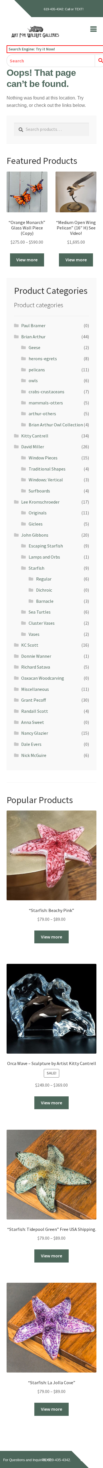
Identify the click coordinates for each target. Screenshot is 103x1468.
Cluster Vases (42, 623)
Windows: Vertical (46, 479)
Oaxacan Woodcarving (42, 678)
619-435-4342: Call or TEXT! (64, 9)
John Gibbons (34, 535)
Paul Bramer (33, 325)
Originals (38, 513)
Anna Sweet (32, 722)
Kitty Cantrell (34, 436)
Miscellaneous (35, 689)
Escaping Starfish (46, 546)
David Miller (32, 446)
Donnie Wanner (36, 656)
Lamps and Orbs (44, 557)
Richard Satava (35, 667)
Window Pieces (43, 458)
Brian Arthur (33, 336)
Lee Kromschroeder (40, 502)
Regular (44, 579)
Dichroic (44, 590)
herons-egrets (43, 358)
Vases (34, 634)
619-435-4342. (59, 1460)
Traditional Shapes (47, 469)
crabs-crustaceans (46, 391)
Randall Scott (34, 711)
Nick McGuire (33, 755)
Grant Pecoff (33, 700)
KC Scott (29, 645)
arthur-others (42, 413)
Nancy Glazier (34, 733)
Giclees (36, 524)
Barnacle (45, 601)
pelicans (37, 369)
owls (33, 380)
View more (26, 259)
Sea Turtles (40, 612)
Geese (34, 347)
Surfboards (39, 491)
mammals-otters (46, 403)
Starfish (36, 568)
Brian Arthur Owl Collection (56, 424)
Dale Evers (31, 744)
